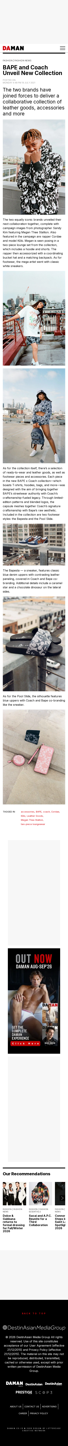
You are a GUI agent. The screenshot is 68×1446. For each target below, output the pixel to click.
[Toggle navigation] (62, 48)
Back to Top (34, 1313)
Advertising (49, 1406)
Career (23, 1413)
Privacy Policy (39, 1413)
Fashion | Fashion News (17, 60)
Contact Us (31, 1406)
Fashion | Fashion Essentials (38, 1210)
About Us (15, 1406)
